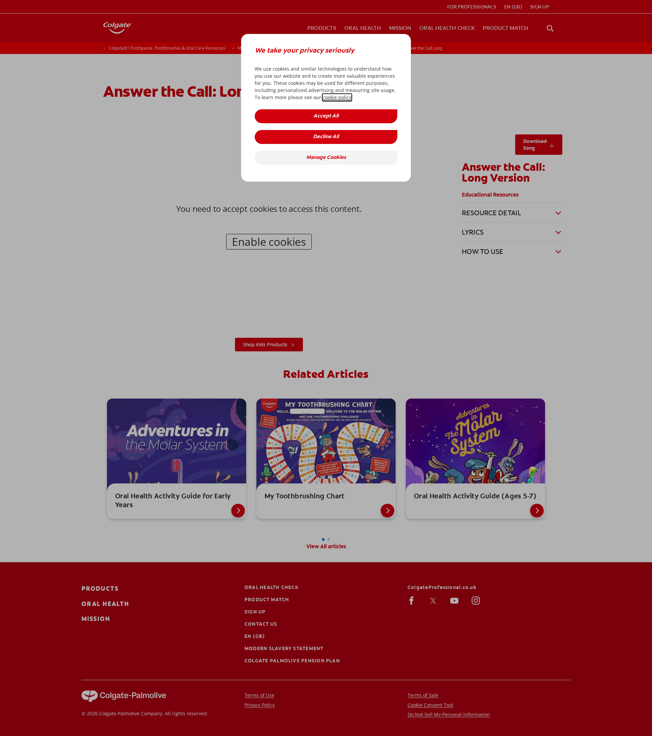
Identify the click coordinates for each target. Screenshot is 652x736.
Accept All (326, 116)
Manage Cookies (326, 157)
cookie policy (337, 97)
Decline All (326, 137)
